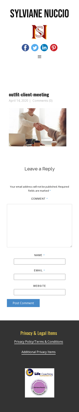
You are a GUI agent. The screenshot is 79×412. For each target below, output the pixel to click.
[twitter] (35, 47)
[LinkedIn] (44, 47)
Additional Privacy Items (38, 352)
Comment (39, 198)
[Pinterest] (54, 47)
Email (39, 270)
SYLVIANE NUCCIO (39, 14)
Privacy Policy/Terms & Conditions (38, 341)
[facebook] (25, 47)
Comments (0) (42, 100)
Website (39, 286)
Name (39, 255)
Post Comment (23, 303)
